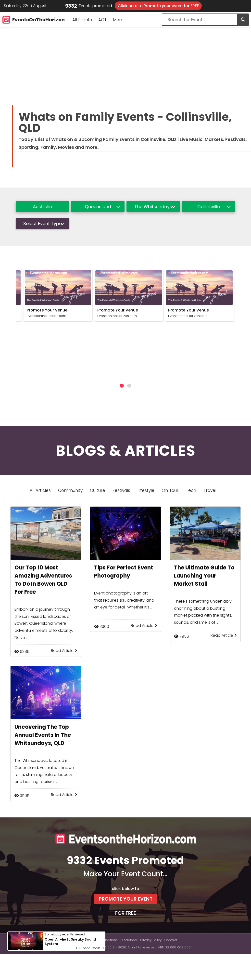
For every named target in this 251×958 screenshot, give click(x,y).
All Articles (40, 490)
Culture (97, 490)
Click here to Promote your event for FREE (158, 6)
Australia (42, 206)
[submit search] (243, 19)
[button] (122, 385)
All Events (82, 20)
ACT (102, 20)
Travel (209, 490)
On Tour (170, 490)
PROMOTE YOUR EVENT (125, 898)
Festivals (121, 490)
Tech (191, 490)
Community (70, 490)
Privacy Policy (151, 940)
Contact (170, 940)
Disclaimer (129, 940)
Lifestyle (146, 490)
